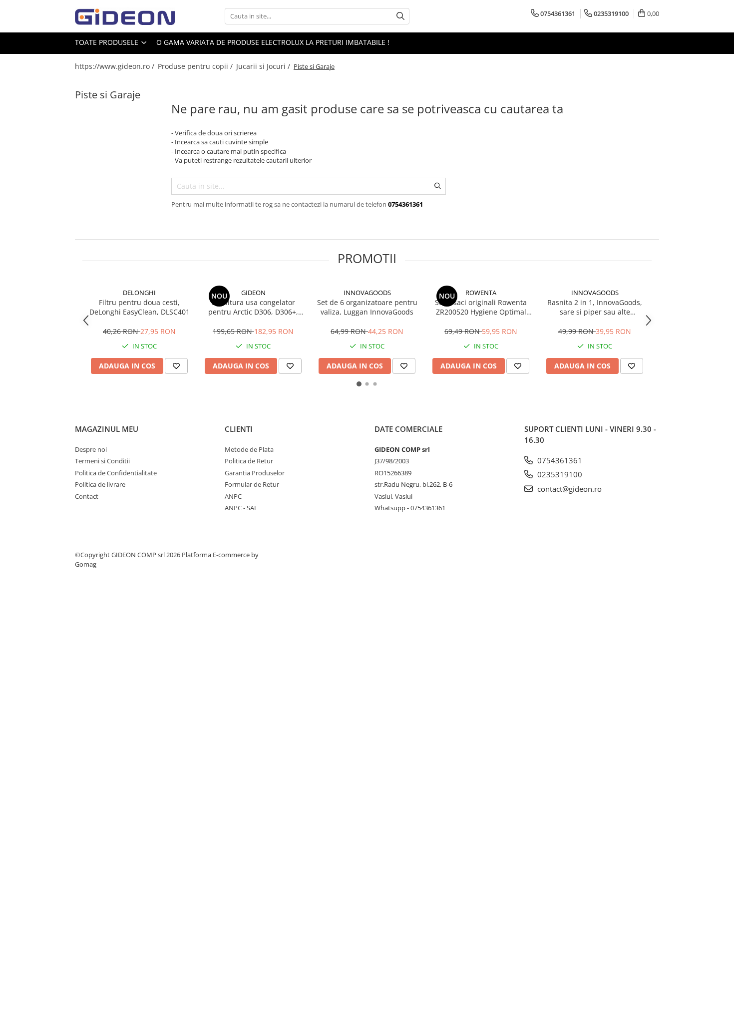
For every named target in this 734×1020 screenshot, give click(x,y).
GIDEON (253, 292)
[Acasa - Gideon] (125, 16)
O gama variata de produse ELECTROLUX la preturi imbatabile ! (272, 42)
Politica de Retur (249, 460)
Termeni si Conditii (102, 460)
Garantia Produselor (255, 472)
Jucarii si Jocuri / (264, 66)
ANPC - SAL (241, 507)
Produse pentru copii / (196, 66)
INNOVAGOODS (367, 292)
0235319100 (558, 474)
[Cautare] (400, 16)
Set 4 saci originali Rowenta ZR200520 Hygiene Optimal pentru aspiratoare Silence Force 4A (481, 307)
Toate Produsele (107, 42)
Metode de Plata (249, 449)
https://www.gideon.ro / (115, 66)
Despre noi (91, 449)
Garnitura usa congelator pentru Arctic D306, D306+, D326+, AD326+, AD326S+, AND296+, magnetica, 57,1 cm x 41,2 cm (253, 307)
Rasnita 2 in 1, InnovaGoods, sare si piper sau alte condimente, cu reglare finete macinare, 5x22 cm (594, 307)
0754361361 (558, 460)
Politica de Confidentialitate (116, 472)
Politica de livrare (100, 484)
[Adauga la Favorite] (176, 366)
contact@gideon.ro (568, 489)
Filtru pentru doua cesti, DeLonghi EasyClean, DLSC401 (139, 307)
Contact (86, 496)
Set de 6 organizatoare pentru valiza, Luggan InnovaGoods (367, 307)
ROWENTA (480, 292)
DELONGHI (139, 292)
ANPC (233, 496)
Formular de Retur (252, 484)
